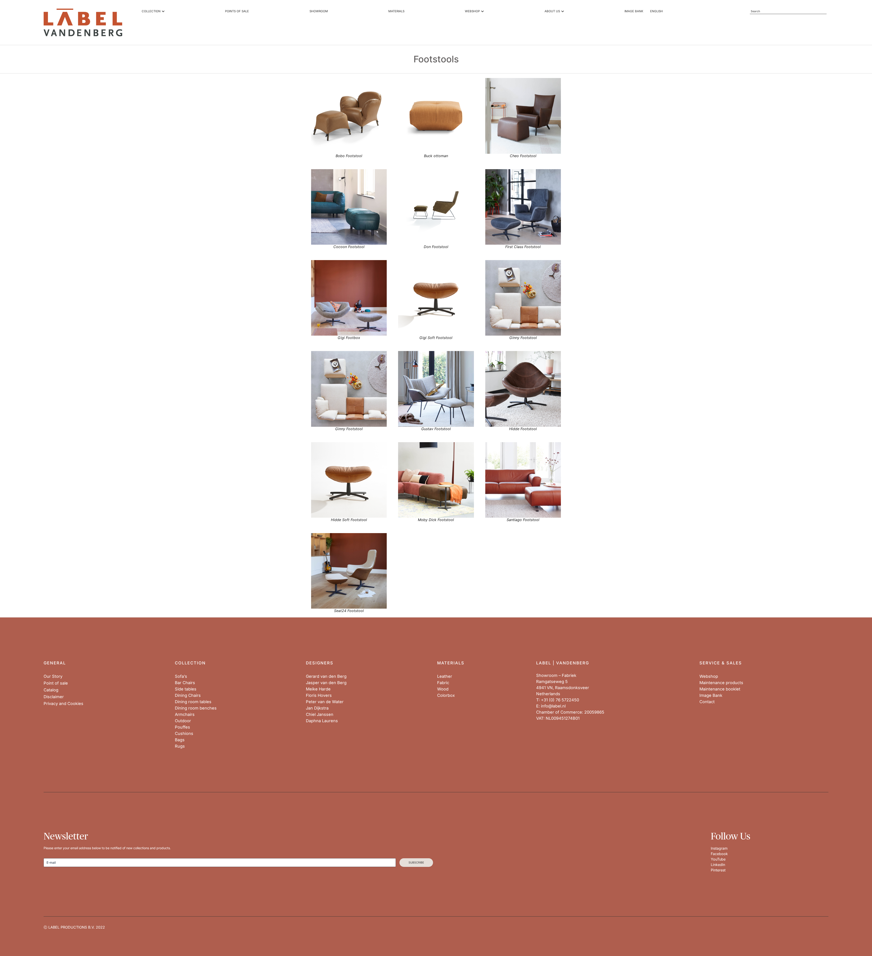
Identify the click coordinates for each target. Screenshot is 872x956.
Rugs (180, 746)
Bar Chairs (185, 682)
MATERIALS (450, 663)
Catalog (51, 690)
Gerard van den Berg (326, 676)
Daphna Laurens (322, 721)
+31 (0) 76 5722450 (560, 699)
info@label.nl (553, 706)
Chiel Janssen (319, 714)
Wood (442, 689)
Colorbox (446, 695)
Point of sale (56, 683)
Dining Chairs (188, 695)
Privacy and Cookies (63, 703)
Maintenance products (721, 682)
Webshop (708, 676)
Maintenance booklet (719, 689)
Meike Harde (318, 689)
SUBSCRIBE (416, 862)
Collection (190, 663)
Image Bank (710, 695)
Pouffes (182, 727)
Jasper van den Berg (326, 682)
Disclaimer (54, 697)
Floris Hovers (319, 695)
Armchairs (185, 714)
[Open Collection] (163, 11)
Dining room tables (193, 702)
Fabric (443, 682)
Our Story (53, 676)
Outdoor (183, 721)
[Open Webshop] (482, 11)
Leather (444, 676)
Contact (707, 702)
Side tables (185, 689)
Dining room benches (196, 708)
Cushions (184, 733)
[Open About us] (562, 11)
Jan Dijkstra (317, 708)
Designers (319, 663)
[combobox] (788, 11)
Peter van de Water (325, 702)
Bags (180, 740)
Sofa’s (181, 676)
